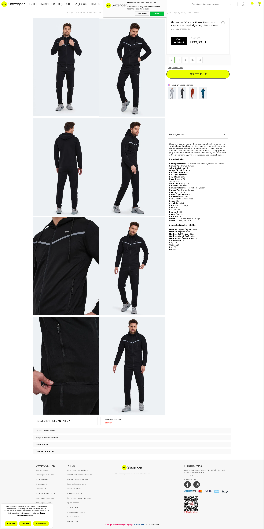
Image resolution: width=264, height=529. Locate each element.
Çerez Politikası (74, 489)
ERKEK (33, 4)
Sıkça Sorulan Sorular (76, 512)
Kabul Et (11, 524)
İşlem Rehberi (73, 503)
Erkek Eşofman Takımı (45, 493)
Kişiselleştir (41, 524)
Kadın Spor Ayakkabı (45, 498)
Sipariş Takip (73, 507)
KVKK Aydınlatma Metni (77, 470)
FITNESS (95, 4)
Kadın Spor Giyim (43, 503)
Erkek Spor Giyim (43, 484)
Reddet (25, 524)
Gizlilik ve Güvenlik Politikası (79, 475)
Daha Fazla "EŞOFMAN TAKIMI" (53, 421)
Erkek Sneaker (42, 479)
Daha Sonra (142, 13)
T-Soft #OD (139, 525)
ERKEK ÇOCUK (60, 4)
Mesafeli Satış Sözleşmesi (78, 479)
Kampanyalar (73, 517)
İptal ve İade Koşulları (76, 484)
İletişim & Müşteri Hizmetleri (79, 498)
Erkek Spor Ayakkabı (45, 475)
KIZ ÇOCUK (80, 4)
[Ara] (231, 4)
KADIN (44, 4)
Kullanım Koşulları (75, 493)
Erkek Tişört (41, 489)
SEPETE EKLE (198, 74)
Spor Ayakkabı (42, 470)
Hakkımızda (72, 521)
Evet (157, 13)
